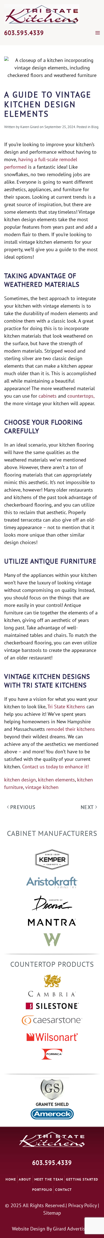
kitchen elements (56, 779)
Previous (23, 807)
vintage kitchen (42, 787)
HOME (11, 1179)
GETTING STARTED (82, 1179)
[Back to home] (41, 14)
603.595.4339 (24, 33)
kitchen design (20, 779)
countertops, (80, 396)
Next (87, 807)
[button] (97, 32)
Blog (94, 126)
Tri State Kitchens (66, 706)
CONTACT (63, 1189)
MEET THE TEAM (48, 1179)
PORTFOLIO (42, 1189)
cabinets (48, 396)
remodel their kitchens (70, 729)
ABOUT (25, 1179)
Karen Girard (29, 126)
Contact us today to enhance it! (55, 766)
